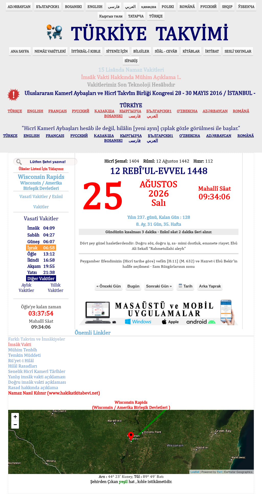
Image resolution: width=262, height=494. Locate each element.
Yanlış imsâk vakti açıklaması (37, 376)
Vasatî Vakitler (33, 196)
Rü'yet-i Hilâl (21, 360)
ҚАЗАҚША (104, 110)
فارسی (113, 6)
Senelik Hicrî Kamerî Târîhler (36, 371)
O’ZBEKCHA (187, 110)
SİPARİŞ (131, 60)
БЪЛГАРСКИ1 (47, 6)
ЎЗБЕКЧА (246, 6)
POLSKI (168, 6)
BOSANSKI (73, 6)
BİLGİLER (141, 51)
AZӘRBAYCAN (19, 6)
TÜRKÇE (156, 16)
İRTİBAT (212, 51)
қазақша (148, 6)
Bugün (133, 286)
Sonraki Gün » (159, 286)
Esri (219, 472)
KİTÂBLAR (191, 51)
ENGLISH (95, 6)
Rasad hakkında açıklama (33, 387)
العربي (130, 6)
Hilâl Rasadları (22, 366)
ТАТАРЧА (136, 16)
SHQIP (227, 6)
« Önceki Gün (108, 286)
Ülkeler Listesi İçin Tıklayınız (41, 169)
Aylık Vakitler (26, 287)
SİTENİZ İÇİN (117, 51)
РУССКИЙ (208, 6)
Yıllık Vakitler (55, 287)
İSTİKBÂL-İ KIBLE (86, 51)
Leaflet (195, 472)
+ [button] (15, 416)
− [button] (15, 424)
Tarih (187, 286)
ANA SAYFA (20, 51)
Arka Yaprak (210, 286)
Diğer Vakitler (40, 278)
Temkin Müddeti (24, 355)
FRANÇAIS (57, 110)
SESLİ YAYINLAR (238, 51)
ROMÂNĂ (187, 6)
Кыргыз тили (111, 16)
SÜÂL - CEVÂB (166, 51)
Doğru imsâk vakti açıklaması (37, 382)
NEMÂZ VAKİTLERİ (50, 51)
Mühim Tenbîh (22, 349)
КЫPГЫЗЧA (130, 110)
